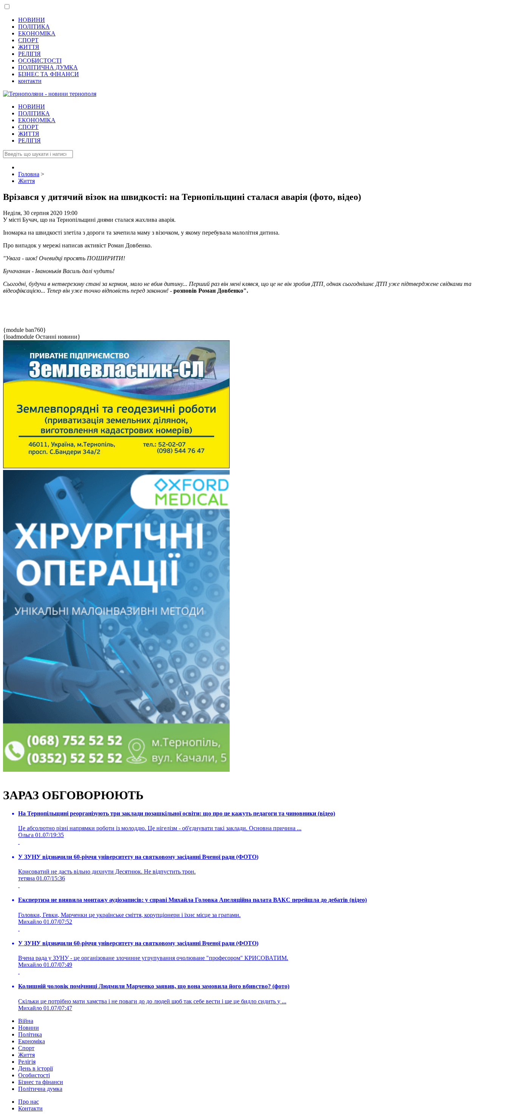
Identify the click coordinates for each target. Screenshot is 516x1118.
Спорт (26, 1048)
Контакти (30, 1108)
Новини (28, 1027)
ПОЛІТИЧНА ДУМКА (48, 67)
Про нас (28, 1101)
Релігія (27, 1061)
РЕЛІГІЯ (29, 54)
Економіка (31, 1041)
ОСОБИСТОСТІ (40, 60)
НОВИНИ (31, 20)
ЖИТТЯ (28, 47)
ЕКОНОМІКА (37, 33)
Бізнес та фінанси (40, 1082)
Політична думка (40, 1089)
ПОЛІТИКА (34, 26)
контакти (30, 81)
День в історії (35, 1068)
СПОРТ (28, 40)
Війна (25, 1021)
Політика (30, 1034)
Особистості (34, 1075)
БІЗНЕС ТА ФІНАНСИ (48, 74)
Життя (26, 1055)
